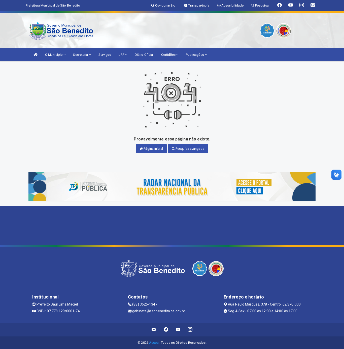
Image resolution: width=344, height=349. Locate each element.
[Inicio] (35, 54)
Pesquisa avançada (189, 149)
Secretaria (81, 55)
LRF (122, 55)
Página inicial (153, 149)
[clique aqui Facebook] (166, 329)
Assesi (154, 342)
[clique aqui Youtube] (178, 329)
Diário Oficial (144, 55)
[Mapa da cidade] (172, 224)
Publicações (195, 55)
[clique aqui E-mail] (154, 329)
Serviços (104, 55)
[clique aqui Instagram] (190, 329)
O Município (54, 55)
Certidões (168, 55)
